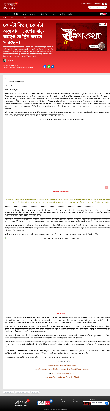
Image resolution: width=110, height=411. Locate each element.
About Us (63, 399)
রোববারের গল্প (34, 14)
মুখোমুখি (70, 14)
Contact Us (63, 401)
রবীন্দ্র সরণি (24, 14)
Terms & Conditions (77, 401)
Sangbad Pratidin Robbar (22, 392)
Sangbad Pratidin (9, 392)
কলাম (6, 14)
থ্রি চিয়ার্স (15, 14)
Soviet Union (35, 392)
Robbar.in (5, 17)
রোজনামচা (54, 14)
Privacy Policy (76, 399)
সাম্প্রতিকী (62, 14)
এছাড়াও (78, 14)
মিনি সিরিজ (44, 14)
